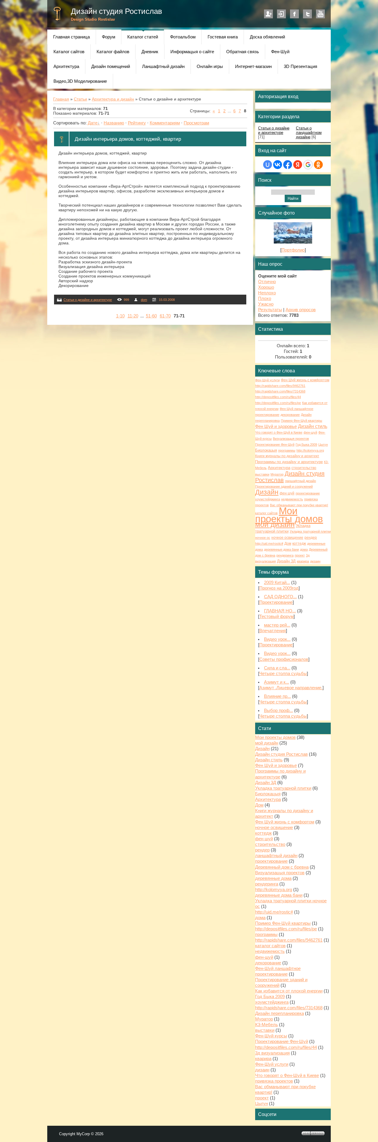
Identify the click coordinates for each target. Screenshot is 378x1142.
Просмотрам (196, 123)
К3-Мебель (266, 1024)
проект (300, 555)
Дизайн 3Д (286, 561)
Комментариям (165, 123)
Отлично (267, 281)
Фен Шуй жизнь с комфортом (305, 380)
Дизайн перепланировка (279, 1013)
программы (286, 450)
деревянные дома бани (281, 549)
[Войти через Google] (308, 164)
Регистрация (268, 13)
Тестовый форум (276, 616)
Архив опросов (301, 309)
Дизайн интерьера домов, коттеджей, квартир (128, 139)
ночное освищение (287, 538)
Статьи (80, 99)
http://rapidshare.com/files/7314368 (280, 391)
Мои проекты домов (289, 514)
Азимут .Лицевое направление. (290, 687)
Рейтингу (137, 123)
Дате (92, 123)
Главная (61, 99)
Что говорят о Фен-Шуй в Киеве (278, 432)
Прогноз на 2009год (279, 588)
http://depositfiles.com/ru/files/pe (278, 403)
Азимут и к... (276, 682)
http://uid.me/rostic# (269, 543)
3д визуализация (272, 1053)
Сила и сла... (277, 668)
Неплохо (267, 293)
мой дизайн (275, 524)
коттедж (299, 543)
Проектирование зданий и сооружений (284, 486)
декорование (290, 414)
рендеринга (285, 555)
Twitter (307, 13)
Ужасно (265, 304)
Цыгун (323, 444)
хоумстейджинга (267, 499)
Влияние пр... (277, 696)
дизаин (315, 561)
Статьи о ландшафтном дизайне (309, 132)
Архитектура (279, 467)
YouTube (320, 13)
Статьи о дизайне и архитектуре (87, 299)
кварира (303, 561)
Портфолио (293, 250)
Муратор (277, 474)
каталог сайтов (266, 513)
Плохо (264, 298)
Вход (281, 13)
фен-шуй (310, 432)
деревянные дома (273, 878)
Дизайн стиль (312, 426)
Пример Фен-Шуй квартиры (301, 420)
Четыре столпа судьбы (283, 673)
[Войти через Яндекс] (297, 164)
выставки (262, 474)
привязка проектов (274, 1081)
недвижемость (292, 499)
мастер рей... (277, 625)
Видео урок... (277, 639)
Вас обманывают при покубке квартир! (299, 505)
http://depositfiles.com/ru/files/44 (278, 397)
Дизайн (266, 492)
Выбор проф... (278, 710)
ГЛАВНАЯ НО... (280, 611)
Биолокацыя (266, 450)
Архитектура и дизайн (113, 99)
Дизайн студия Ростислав (116, 11)
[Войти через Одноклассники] (318, 164)
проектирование (308, 493)
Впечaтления (272, 630)
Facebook (294, 13)
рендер (310, 538)
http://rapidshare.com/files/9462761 (280, 385)
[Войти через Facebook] (287, 164)
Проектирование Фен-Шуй (274, 444)
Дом (287, 543)
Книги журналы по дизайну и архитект (287, 456)
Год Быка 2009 (306, 444)
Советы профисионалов (283, 659)
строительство (303, 468)
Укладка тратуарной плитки (283, 788)
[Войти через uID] (267, 164)
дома (304, 549)
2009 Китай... (277, 582)
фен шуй (287, 493)
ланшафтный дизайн (300, 481)
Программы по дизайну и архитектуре (289, 462)
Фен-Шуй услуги (267, 380)
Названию (114, 123)
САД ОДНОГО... (280, 596)
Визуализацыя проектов (291, 438)
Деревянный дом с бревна (282, 867)
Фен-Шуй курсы (271, 1036)
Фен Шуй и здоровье (276, 426)
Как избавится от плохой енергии (288, 991)
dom (144, 299)
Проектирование (276, 602)
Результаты (270, 309)
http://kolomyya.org (310, 450)
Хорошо (266, 287)
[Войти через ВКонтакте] (277, 164)
